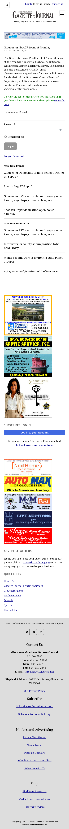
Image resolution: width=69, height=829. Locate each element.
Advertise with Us (34, 768)
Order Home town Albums (34, 799)
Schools (8, 600)
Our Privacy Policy (34, 691)
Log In (29, 4)
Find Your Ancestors (35, 791)
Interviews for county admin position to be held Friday (31, 246)
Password (9, 124)
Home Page (10, 581)
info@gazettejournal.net (39, 671)
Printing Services (34, 807)
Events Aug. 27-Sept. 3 (18, 186)
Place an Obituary (34, 752)
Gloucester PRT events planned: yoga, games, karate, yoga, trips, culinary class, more (33, 198)
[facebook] (34, 632)
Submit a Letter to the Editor (35, 760)
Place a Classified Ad (34, 737)
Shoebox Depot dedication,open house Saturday (29, 212)
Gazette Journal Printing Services (23, 586)
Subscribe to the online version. (34, 706)
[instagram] (41, 632)
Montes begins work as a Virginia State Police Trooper (33, 259)
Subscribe (57, 4)
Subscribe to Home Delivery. (34, 714)
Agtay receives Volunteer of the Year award (32, 271)
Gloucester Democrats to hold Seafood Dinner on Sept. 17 (34, 174)
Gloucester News (13, 590)
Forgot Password (14, 156)
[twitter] (27, 632)
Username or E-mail (15, 112)
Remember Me (15, 136)
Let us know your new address (34, 445)
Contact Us (10, 610)
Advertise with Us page (36, 562)
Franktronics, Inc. (40, 824)
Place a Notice (34, 745)
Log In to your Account (34, 432)
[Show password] (60, 129)
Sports (8, 605)
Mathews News (12, 595)
